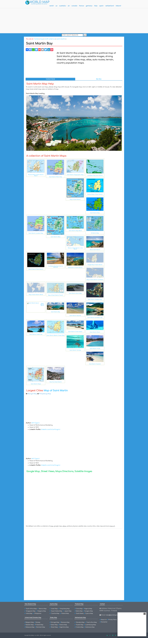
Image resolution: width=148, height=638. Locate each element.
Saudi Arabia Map (56, 611)
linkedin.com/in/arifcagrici (50, 429)
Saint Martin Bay (55, 311)
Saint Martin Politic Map (55, 176)
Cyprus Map (89, 613)
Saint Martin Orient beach (75, 331)
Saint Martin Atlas (55, 236)
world (51, 6)
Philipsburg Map (45, 394)
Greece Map (63, 624)
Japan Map (67, 611)
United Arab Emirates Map (33, 617)
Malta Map (79, 611)
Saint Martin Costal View (37, 558)
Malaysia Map (30, 627)
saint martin (60, 39)
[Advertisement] (74, 20)
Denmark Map (40, 627)
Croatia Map (80, 627)
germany (89, 6)
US (56, 6)
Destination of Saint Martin (75, 267)
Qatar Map (54, 624)
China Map (79, 608)
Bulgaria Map (42, 611)
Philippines (37, 613)
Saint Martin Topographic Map (75, 174)
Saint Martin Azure (42, 304)
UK (68, 6)
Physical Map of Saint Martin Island (36, 175)
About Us (104, 619)
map (41, 39)
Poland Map (65, 613)
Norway (38, 622)
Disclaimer (104, 622)
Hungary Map (88, 611)
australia (62, 6)
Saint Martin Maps (36, 384)
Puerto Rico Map (92, 622)
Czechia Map (55, 613)
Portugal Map (55, 622)
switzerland (109, 6)
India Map (29, 613)
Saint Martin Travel (95, 348)
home (36, 39)
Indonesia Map (90, 627)
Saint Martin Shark (95, 332)
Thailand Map (79, 604)
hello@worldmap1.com (113, 615)
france (81, 6)
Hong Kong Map (65, 608)
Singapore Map (30, 611)
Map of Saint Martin (75, 199)
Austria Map (53, 604)
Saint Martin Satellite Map (95, 299)
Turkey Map (53, 617)
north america (50, 39)
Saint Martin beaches (75, 315)
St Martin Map (95, 233)
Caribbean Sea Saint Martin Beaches (55, 267)
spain (101, 6)
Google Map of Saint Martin (95, 264)
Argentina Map (64, 627)
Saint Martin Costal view (35, 334)
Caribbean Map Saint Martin (95, 175)
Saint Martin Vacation (95, 364)
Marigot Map (32, 394)
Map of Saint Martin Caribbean (95, 279)
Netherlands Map (80, 617)
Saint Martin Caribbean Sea (94, 317)
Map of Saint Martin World (36, 294)
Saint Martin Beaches (36, 564)
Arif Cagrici (36, 423)
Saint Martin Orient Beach (38, 552)
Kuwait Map (79, 624)
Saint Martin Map (95, 212)
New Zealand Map (30, 604)
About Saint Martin (95, 249)
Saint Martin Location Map (36, 233)
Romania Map (65, 622)
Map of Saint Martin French (55, 295)
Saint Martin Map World (75, 230)
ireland (118, 6)
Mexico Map (43, 608)
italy (95, 6)
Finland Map (39, 624)
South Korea (80, 613)
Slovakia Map (80, 622)
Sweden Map (30, 624)
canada (74, 6)
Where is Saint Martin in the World (75, 248)
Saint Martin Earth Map (75, 293)
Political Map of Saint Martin (95, 194)
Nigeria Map (88, 608)
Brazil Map (54, 627)
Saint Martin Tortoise (75, 350)
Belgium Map (30, 622)
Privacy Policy (112, 619)
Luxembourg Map (90, 624)
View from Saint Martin (55, 382)
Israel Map (54, 608)
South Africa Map (31, 608)
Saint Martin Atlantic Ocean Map (55, 335)
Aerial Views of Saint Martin (36, 269)
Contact (102, 604)
